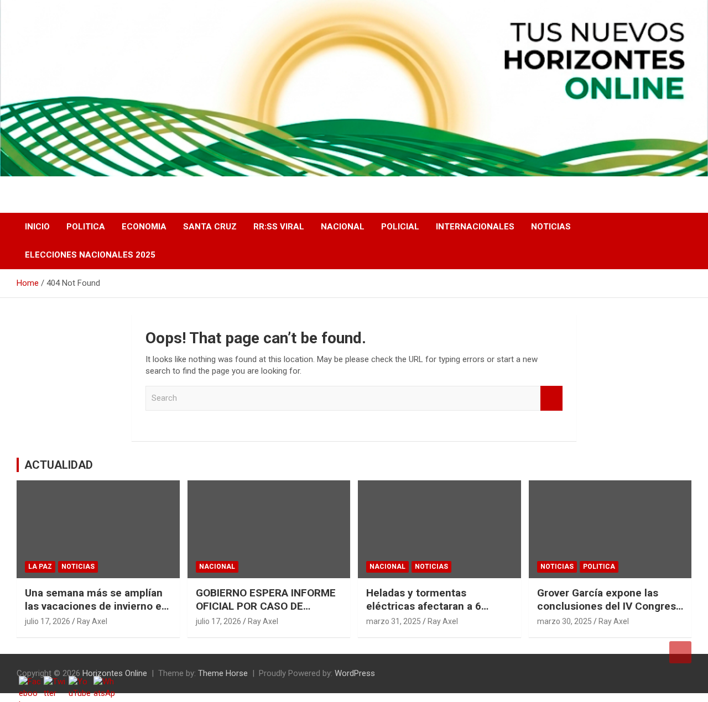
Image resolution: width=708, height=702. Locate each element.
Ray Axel (92, 621)
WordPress (355, 673)
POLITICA (85, 227)
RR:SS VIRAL (278, 227)
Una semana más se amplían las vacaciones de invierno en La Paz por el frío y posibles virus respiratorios (96, 613)
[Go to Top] (680, 652)
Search (551, 398)
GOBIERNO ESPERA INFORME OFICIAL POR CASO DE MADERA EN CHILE (266, 606)
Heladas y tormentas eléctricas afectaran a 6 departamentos (423, 606)
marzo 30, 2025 (564, 621)
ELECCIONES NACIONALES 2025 (90, 255)
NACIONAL (343, 227)
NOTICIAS (551, 227)
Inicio (37, 227)
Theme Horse (223, 673)
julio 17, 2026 (47, 621)
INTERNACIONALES (475, 227)
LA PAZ (40, 566)
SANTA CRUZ (210, 227)
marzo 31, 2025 (393, 621)
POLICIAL (400, 227)
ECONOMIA (144, 227)
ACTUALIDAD (58, 465)
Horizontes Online (114, 673)
